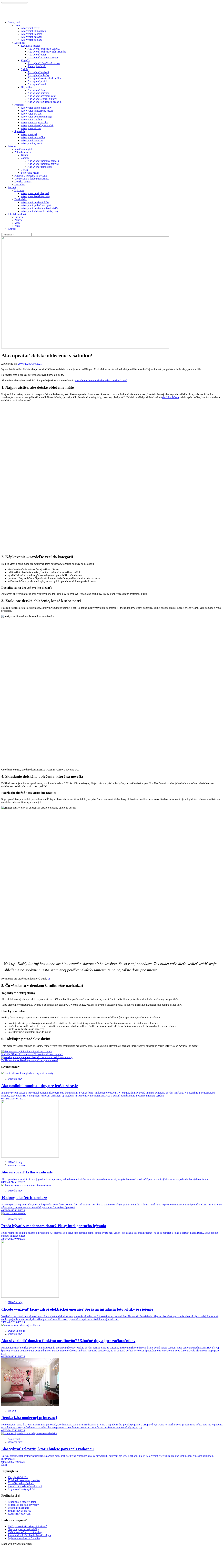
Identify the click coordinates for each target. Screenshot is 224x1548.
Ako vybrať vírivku (31, 128)
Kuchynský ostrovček (19, 1513)
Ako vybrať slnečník (31, 119)
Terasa (24, 169)
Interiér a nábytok (23, 149)
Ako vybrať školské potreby (35, 196)
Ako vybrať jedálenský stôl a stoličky (47, 51)
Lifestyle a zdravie (17, 214)
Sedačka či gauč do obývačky (23, 1504)
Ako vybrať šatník (37, 84)
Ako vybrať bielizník (38, 72)
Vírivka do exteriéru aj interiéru (24, 1480)
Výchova (19, 190)
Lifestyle (18, 217)
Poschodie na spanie (18, 1507)
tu (49, 978)
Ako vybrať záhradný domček (43, 160)
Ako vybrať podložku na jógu (36, 116)
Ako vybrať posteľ (37, 81)
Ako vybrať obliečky (38, 75)
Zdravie (18, 220)
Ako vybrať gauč (36, 90)
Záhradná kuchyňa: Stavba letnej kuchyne (29, 1535)
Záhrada (25, 158)
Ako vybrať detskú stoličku (35, 202)
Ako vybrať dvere (30, 28)
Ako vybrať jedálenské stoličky (44, 48)
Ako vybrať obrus (37, 54)
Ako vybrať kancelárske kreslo (37, 110)
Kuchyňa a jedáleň (30, 45)
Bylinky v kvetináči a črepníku (24, 1538)
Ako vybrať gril (29, 134)
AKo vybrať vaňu (37, 66)
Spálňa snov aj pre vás (19, 1510)
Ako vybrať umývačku (33, 137)
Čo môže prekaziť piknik (21, 1483)
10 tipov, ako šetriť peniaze (24, 1197)
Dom (17, 25)
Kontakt (12, 228)
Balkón (25, 155)
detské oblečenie (170, 397)
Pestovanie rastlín (30, 172)
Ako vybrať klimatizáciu (33, 31)
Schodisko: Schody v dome (22, 1501)
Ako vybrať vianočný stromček (37, 125)
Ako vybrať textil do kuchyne (43, 57)
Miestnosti (19, 42)
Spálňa (24, 69)
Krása (17, 225)
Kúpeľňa (25, 60)
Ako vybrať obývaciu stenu (42, 96)
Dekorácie (19, 184)
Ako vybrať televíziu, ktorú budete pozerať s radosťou (47, 1449)
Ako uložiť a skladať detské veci (25, 1486)
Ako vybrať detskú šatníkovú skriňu (39, 208)
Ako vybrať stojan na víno (34, 122)
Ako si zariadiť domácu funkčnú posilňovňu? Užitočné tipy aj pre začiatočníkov (68, 1340)
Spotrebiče (19, 131)
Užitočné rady (15, 1078)
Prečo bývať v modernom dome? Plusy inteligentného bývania (53, 1226)
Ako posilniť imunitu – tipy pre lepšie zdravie (39, 1086)
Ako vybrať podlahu (31, 39)
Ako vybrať (14, 22)
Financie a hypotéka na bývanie (30, 175)
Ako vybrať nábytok (31, 36)
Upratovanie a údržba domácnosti (31, 178)
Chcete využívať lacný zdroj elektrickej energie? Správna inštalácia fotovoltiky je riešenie (77, 1309)
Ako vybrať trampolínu (40, 166)
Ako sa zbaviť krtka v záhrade (27, 1172)
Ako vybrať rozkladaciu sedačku (44, 101)
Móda (17, 222)
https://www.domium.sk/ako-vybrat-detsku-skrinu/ (101, 380)
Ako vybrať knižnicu (38, 93)
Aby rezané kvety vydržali (21, 1489)
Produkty (19, 104)
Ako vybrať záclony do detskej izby (39, 211)
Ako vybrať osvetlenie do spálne (44, 78)
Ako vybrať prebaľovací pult (36, 205)
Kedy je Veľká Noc (18, 1477)
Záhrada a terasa (22, 152)
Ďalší (4, 1464)
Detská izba (20, 199)
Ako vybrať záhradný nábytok (43, 163)
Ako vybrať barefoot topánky (36, 107)
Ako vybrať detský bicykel (35, 193)
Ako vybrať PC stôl (31, 113)
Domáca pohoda (22, 181)
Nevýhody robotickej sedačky (23, 1529)
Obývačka (26, 87)
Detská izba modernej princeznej (29, 1417)
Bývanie (12, 146)
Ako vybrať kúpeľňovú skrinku (44, 63)
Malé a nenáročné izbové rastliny (25, 1532)
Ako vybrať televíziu (32, 140)
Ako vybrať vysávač (31, 143)
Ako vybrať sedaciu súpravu (42, 98)
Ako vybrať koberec (31, 33)
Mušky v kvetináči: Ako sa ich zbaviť (27, 1526)
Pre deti (12, 187)
